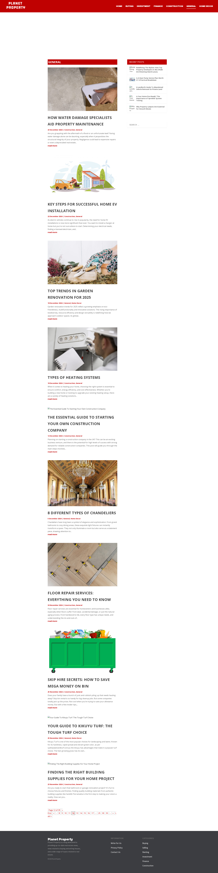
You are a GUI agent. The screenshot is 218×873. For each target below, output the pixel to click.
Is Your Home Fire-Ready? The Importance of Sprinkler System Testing (149, 98)
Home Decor (206, 6)
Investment (143, 6)
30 (103, 813)
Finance (158, 6)
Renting (145, 852)
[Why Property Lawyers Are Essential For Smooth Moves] (132, 108)
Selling (145, 847)
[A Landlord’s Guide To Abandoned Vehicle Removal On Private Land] (132, 89)
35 (107, 813)
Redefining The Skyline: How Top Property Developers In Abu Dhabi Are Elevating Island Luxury (149, 70)
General (191, 6)
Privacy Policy (117, 847)
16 (89, 813)
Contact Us (115, 852)
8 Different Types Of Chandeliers (82, 512)
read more (52, 145)
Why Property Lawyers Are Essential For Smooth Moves (150, 108)
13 (77, 813)
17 (93, 813)
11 (69, 813)
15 (85, 813)
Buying (129, 6)
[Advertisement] (109, 29)
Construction (174, 6)
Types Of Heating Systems (74, 377)
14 (81, 813)
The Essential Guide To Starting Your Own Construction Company (81, 424)
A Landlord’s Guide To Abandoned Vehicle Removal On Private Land (149, 88)
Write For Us (116, 843)
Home (119, 6)
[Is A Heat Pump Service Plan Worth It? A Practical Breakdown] (132, 79)
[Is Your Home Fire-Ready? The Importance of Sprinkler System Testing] (132, 98)
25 (99, 813)
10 (65, 813)
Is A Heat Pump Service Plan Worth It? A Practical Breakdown (150, 79)
